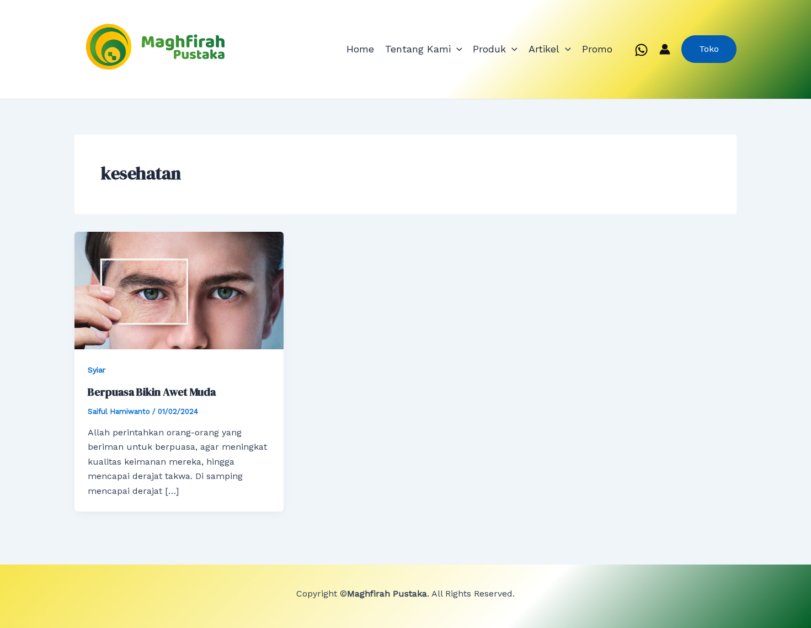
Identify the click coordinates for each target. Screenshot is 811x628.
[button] (456, 49)
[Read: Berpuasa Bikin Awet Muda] (179, 290)
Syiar (96, 369)
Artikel (544, 49)
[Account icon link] (664, 49)
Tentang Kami (418, 49)
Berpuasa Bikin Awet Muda (152, 392)
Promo (597, 49)
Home (360, 49)
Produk (489, 49)
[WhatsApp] (641, 50)
